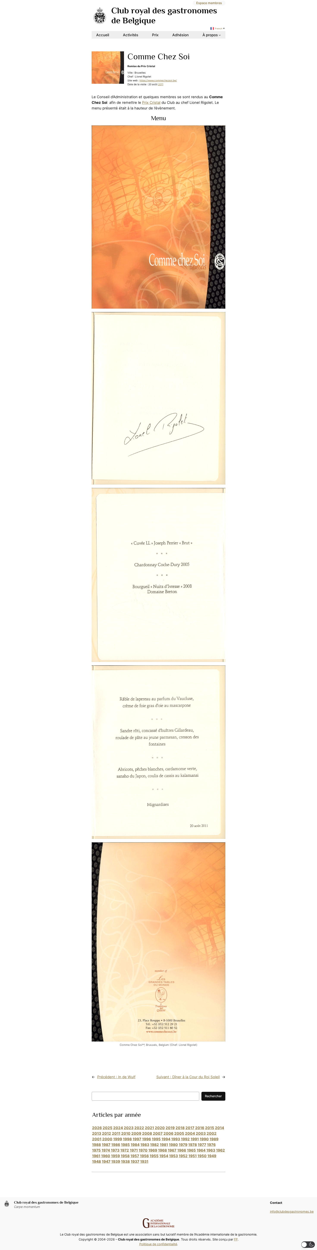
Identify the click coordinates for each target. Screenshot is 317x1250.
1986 (115, 1145)
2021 (149, 1128)
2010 (125, 1133)
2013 (96, 1133)
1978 (192, 1145)
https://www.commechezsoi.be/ (158, 80)
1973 (115, 1150)
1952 (183, 1156)
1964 (201, 1150)
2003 (201, 1133)
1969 (152, 1150)
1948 (96, 1161)
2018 (180, 1128)
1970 (143, 1150)
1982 (154, 1145)
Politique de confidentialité (158, 1244)
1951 (192, 1156)
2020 (160, 1128)
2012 (106, 1133)
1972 (124, 1150)
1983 (144, 1145)
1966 (181, 1150)
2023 (128, 1128)
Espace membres (209, 3)
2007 (158, 1133)
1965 (191, 1150)
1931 (144, 1161)
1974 (106, 1150)
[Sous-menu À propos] (220, 35)
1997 (137, 1139)
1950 (202, 1156)
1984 (135, 1145)
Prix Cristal (151, 102)
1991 (195, 1139)
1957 (134, 1156)
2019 (170, 1128)
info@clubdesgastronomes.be (292, 1211)
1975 (96, 1150)
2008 (147, 1133)
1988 (96, 1145)
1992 (185, 1139)
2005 (179, 1133)
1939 (115, 1161)
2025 (107, 1128)
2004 (190, 1133)
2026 (97, 1128)
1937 (135, 1161)
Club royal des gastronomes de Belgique (46, 1202)
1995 (156, 1139)
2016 (199, 1128)
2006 (168, 1133)
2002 (212, 1133)
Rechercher (213, 1096)
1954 (163, 1156)
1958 (125, 1156)
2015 (209, 1128)
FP (236, 1239)
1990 (204, 1139)
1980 (173, 1145)
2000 (107, 1139)
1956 (144, 1156)
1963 (210, 1150)
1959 (115, 1156)
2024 (118, 1128)
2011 (160, 84)
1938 (125, 1161)
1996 (146, 1139)
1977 (202, 1145)
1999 (117, 1139)
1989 (214, 1139)
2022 (139, 1128)
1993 (175, 1139)
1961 (96, 1156)
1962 (220, 1150)
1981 (164, 1145)
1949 (211, 1156)
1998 (127, 1139)
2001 (96, 1139)
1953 (173, 1156)
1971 (134, 1150)
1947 (106, 1161)
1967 (172, 1150)
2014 (219, 1128)
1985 (125, 1145)
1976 (211, 1145)
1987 (106, 1145)
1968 (162, 1150)
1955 (154, 1156)
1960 (105, 1156)
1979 (183, 1145)
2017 (189, 1128)
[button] (308, 1244)
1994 (166, 1139)
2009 (136, 1133)
